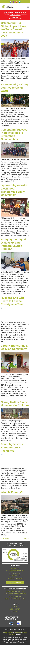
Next (26, 538)
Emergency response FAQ (15, 598)
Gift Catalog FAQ (15, 596)
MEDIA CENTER (15, 609)
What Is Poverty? (12, 492)
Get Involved (15, 575)
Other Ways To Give (15, 578)
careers (15, 611)
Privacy (5, 632)
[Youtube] (17, 2)
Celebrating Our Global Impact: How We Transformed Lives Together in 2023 (13, 29)
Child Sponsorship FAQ (15, 591)
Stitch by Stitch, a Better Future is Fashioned (12, 447)
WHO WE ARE (15, 568)
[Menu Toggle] (28, 6)
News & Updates (15, 573)
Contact (15, 606)
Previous (5, 538)
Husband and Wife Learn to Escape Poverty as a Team (12, 301)
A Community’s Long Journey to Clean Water (14, 87)
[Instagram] (13, 2)
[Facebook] (11, 2)
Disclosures (17, 632)
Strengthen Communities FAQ (15, 594)
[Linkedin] (19, 2)
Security (10, 632)
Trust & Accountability (15, 571)
